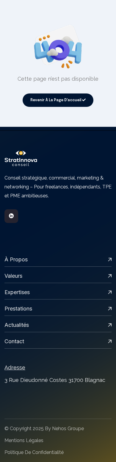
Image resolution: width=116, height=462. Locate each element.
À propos (16, 259)
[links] (58, 158)
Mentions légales (23, 440)
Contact (14, 341)
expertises (17, 292)
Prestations (18, 308)
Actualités (16, 325)
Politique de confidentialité (34, 452)
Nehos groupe (68, 428)
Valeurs (13, 276)
